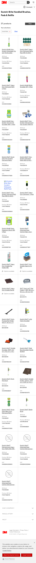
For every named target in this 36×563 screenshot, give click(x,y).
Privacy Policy (24, 530)
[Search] (28, 2)
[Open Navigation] (33, 2)
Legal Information (14, 530)
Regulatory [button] (7, 514)
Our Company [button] (8, 508)
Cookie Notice (7, 550)
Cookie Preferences (14, 532)
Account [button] (29, 7)
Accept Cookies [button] (27, 555)
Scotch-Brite (5, 31)
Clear (16, 31)
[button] (8, 559)
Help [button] (4, 519)
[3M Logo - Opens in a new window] (4, 2)
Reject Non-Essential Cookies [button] (11, 555)
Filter (30, 23)
